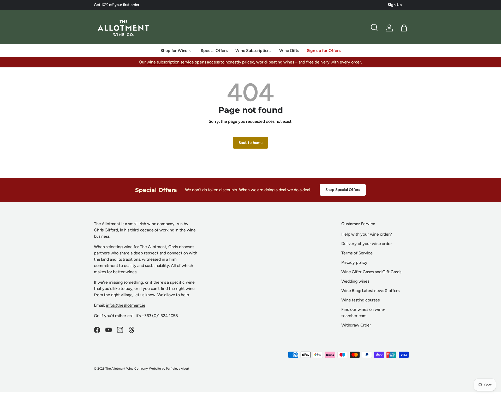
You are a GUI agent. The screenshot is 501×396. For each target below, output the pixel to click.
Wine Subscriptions (253, 50)
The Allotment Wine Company (126, 368)
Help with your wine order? (366, 234)
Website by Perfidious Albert (169, 368)
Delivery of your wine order (366, 243)
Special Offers (214, 50)
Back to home (250, 142)
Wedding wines (355, 281)
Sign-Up (395, 4)
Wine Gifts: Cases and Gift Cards (371, 271)
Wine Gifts (289, 50)
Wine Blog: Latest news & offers (370, 290)
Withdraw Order (356, 325)
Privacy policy (354, 262)
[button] (404, 28)
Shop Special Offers (342, 189)
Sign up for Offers (324, 50)
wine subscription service (170, 62)
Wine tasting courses (360, 300)
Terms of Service (356, 253)
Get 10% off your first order (116, 4)
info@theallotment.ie (125, 305)
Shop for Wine (173, 50)
